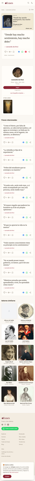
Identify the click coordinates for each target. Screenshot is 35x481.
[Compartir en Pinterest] (25, 51)
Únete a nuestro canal (11, 429)
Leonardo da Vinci (11, 10)
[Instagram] (5, 425)
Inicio (2, 10)
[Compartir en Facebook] (19, 51)
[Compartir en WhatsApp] (22, 51)
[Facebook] (2, 425)
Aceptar (7, 476)
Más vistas (21, 439)
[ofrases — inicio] (10, 3)
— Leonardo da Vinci (11, 47)
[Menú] (2, 3)
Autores (3, 437)
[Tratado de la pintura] (7, 106)
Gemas (21, 444)
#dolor (5, 55)
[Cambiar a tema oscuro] (32, 2)
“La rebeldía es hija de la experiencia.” (12, 151)
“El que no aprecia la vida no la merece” (15, 226)
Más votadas (22, 437)
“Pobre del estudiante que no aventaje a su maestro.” (14, 169)
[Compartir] (29, 51)
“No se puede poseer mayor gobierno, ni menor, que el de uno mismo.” (16, 262)
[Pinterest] (8, 425)
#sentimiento (11, 55)
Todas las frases (5, 442)
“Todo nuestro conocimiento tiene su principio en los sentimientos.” (16, 244)
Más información (14, 472)
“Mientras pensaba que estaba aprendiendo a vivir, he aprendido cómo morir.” (16, 282)
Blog (2, 444)
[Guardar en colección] (13, 52)
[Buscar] (28, 2)
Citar (32, 10)
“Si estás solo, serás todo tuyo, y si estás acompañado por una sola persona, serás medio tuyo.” (16, 187)
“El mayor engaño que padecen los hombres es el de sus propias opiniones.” (16, 207)
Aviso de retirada (5, 456)
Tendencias (22, 442)
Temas (3, 439)
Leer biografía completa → (17, 93)
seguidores (17, 90)
